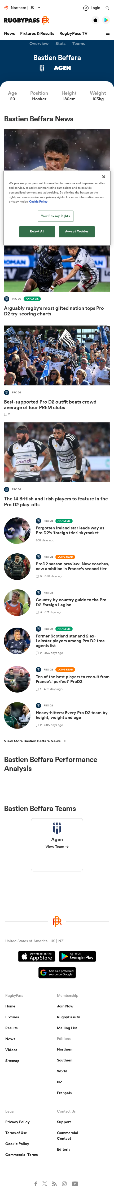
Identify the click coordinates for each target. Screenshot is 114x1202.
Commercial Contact (67, 1135)
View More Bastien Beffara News (32, 741)
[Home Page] (26, 20)
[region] (57, 208)
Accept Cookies (77, 231)
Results (11, 1028)
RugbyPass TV (73, 33)
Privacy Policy (17, 1122)
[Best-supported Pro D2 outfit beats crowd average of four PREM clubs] (57, 371)
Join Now (65, 1006)
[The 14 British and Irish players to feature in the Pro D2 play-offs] (57, 465)
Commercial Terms (21, 1154)
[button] (108, 33)
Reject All (37, 231)
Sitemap (12, 1060)
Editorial (64, 1149)
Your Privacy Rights (55, 216)
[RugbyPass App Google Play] (77, 957)
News (9, 33)
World (62, 1071)
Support (64, 1122)
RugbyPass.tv (68, 1017)
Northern (64, 1049)
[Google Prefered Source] (57, 973)
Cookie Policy (17, 1143)
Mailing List (67, 1028)
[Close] (103, 177)
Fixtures (12, 1017)
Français (64, 1093)
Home (10, 1006)
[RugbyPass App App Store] (36, 957)
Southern (64, 1060)
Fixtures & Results (37, 33)
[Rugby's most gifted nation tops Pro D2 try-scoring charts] (57, 275)
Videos (11, 1049)
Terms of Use (16, 1132)
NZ (59, 1082)
